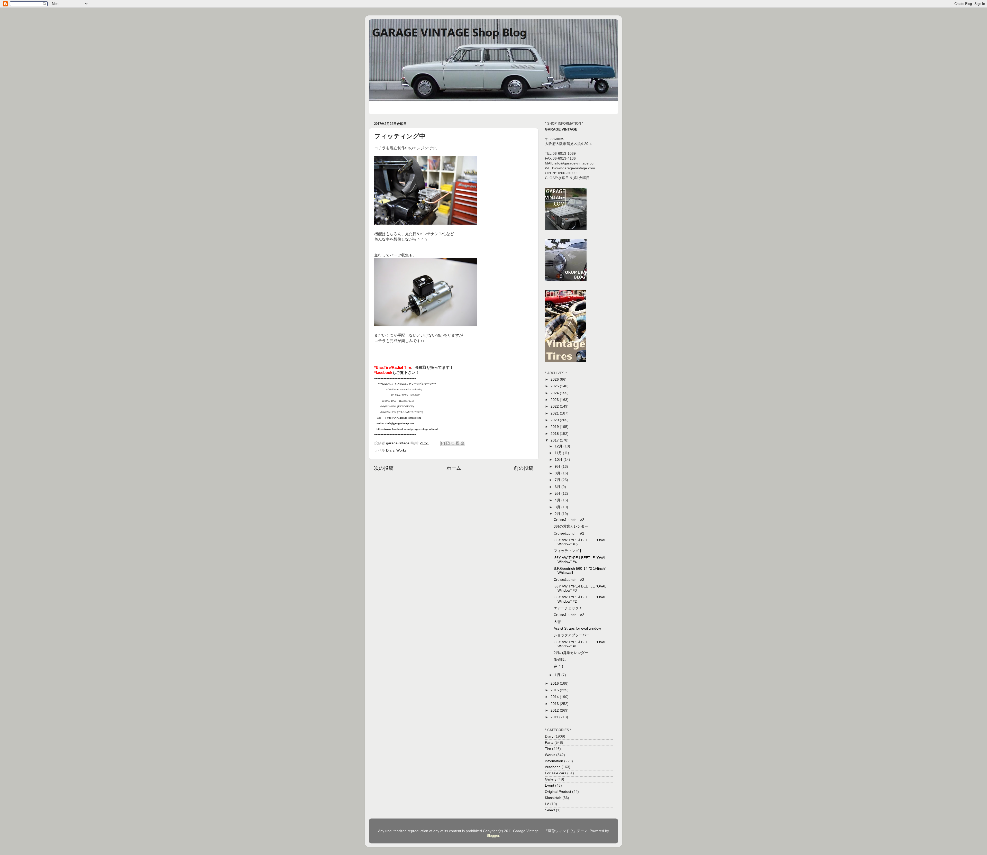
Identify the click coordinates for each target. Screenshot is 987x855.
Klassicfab (553, 798)
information (554, 761)
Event (549, 785)
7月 (558, 480)
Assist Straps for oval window (577, 628)
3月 (558, 507)
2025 (555, 386)
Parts (549, 742)
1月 (558, 675)
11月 (559, 453)
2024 (555, 393)
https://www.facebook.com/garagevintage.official (407, 429)
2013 (555, 704)
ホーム (453, 468)
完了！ (559, 666)
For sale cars (555, 773)
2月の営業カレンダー (571, 653)
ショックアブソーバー (572, 635)
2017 (555, 440)
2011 (555, 717)
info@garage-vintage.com (400, 423)
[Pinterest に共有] (462, 443)
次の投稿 (384, 468)
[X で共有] (452, 443)
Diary (390, 450)
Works (401, 450)
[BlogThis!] (447, 443)
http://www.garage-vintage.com (404, 417)
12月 (559, 446)
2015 (555, 690)
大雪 (557, 622)
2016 (555, 683)
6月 (558, 487)
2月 (558, 514)
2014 (555, 697)
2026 (555, 379)
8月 (558, 473)
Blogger (493, 836)
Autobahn (553, 767)
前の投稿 (523, 468)
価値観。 (561, 659)
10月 (559, 460)
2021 (555, 413)
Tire (548, 749)
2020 (555, 420)
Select (550, 810)
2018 (555, 434)
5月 (558, 493)
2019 (555, 427)
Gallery (550, 779)
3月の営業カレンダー (571, 526)
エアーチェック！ (568, 608)
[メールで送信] (442, 443)
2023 (555, 400)
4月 (558, 500)
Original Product (558, 792)
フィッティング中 (568, 551)
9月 (558, 466)
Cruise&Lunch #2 (569, 520)
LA (547, 804)
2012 (555, 710)
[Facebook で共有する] (457, 443)
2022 (555, 406)
